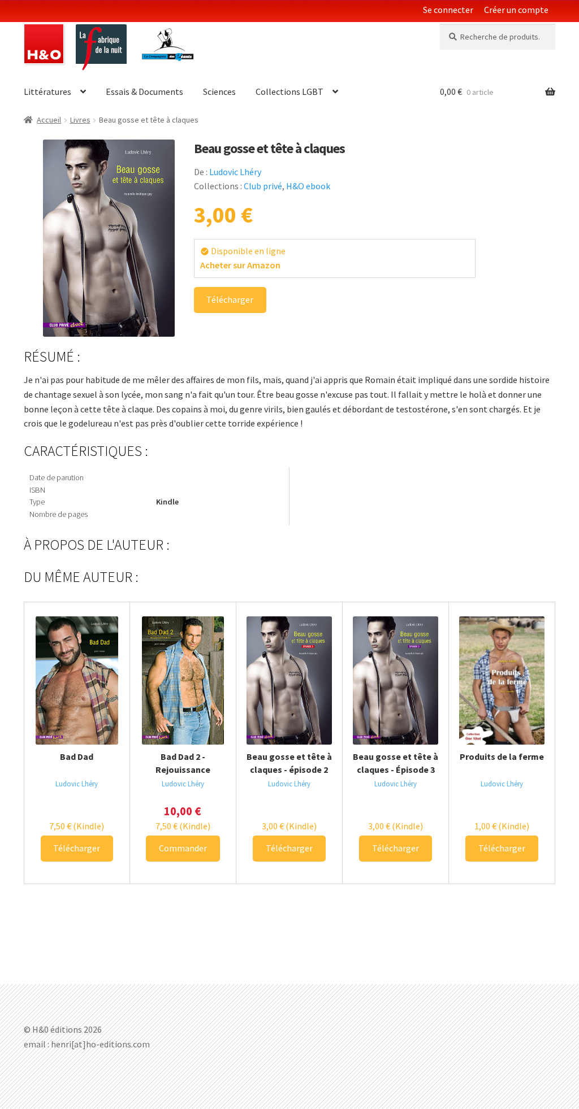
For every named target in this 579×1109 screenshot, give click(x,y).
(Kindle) (76, 826)
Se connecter (448, 9)
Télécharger (229, 299)
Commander (183, 848)
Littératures (47, 91)
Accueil (49, 120)
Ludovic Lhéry (235, 171)
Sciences (219, 91)
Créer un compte (516, 9)
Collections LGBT (289, 91)
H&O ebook (308, 186)
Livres (80, 120)
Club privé (263, 186)
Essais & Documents (144, 91)
